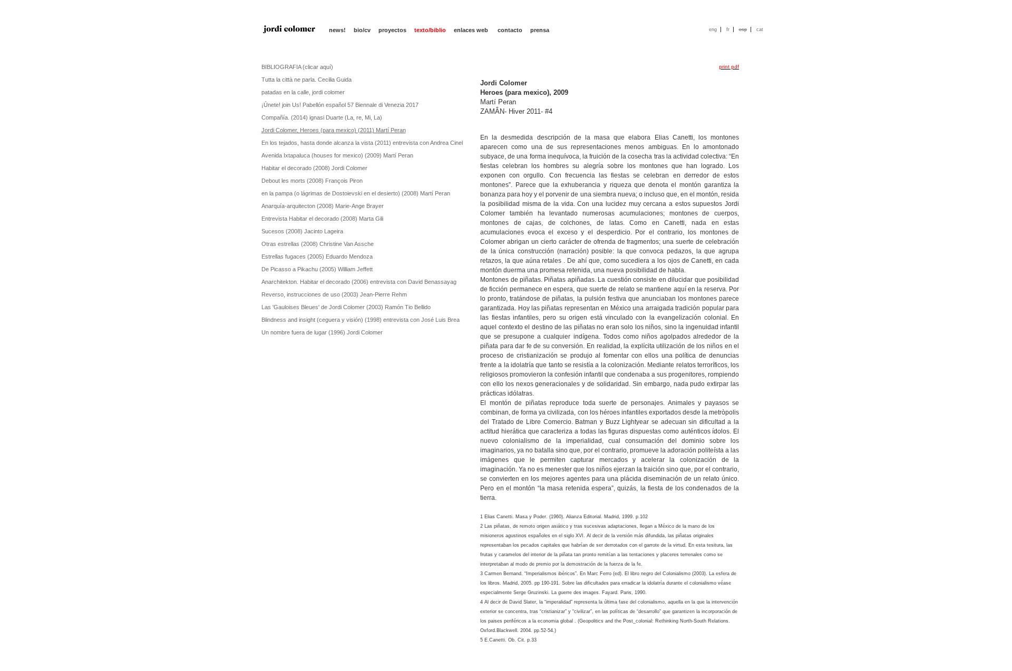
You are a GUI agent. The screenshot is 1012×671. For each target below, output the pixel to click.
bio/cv (362, 30)
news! (337, 30)
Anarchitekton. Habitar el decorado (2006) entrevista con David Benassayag (358, 282)
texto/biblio (430, 30)
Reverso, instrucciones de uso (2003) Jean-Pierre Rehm (334, 294)
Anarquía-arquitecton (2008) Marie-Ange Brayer (322, 206)
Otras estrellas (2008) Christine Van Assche (317, 244)
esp (743, 29)
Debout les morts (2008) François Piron (312, 180)
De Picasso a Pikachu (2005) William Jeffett (317, 269)
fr (727, 29)
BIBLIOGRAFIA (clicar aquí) (297, 67)
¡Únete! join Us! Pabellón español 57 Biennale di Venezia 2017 (340, 105)
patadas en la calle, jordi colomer (303, 92)
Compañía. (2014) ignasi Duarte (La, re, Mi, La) (321, 117)
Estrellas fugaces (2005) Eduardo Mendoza (317, 256)
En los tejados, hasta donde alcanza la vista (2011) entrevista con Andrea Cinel (362, 143)
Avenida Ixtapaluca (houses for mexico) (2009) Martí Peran (337, 155)
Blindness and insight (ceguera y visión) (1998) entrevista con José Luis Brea (360, 320)
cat (759, 29)
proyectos (392, 30)
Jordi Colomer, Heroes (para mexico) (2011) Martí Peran (333, 130)
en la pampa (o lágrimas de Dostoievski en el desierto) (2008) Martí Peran (355, 193)
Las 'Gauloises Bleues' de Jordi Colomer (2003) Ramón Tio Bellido (346, 307)
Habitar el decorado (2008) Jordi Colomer (314, 168)
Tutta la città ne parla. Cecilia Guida (306, 79)
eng (713, 29)
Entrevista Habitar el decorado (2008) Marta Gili (322, 218)
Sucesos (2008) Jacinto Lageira (302, 231)
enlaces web (472, 30)
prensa (539, 30)
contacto (510, 30)
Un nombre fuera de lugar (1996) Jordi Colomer (322, 332)
